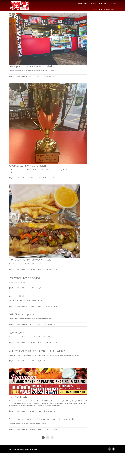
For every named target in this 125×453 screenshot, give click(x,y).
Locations (93, 3)
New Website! (17, 332)
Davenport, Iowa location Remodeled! (30, 66)
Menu (85, 3)
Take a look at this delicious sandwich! (31, 259)
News (100, 3)
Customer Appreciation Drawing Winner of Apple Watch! (41, 419)
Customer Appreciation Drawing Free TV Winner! (37, 350)
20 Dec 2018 (31, 270)
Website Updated (19, 296)
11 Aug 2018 (31, 306)
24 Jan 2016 (31, 429)
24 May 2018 (31, 324)
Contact (113, 3)
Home (80, 3)
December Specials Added (24, 277)
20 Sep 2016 (31, 343)
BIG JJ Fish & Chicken (18, 76)
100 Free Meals (18, 396)
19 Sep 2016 (31, 361)
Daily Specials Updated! (22, 314)
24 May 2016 (31, 411)
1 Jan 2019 (31, 76)
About (106, 3)
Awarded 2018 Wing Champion (27, 165)
